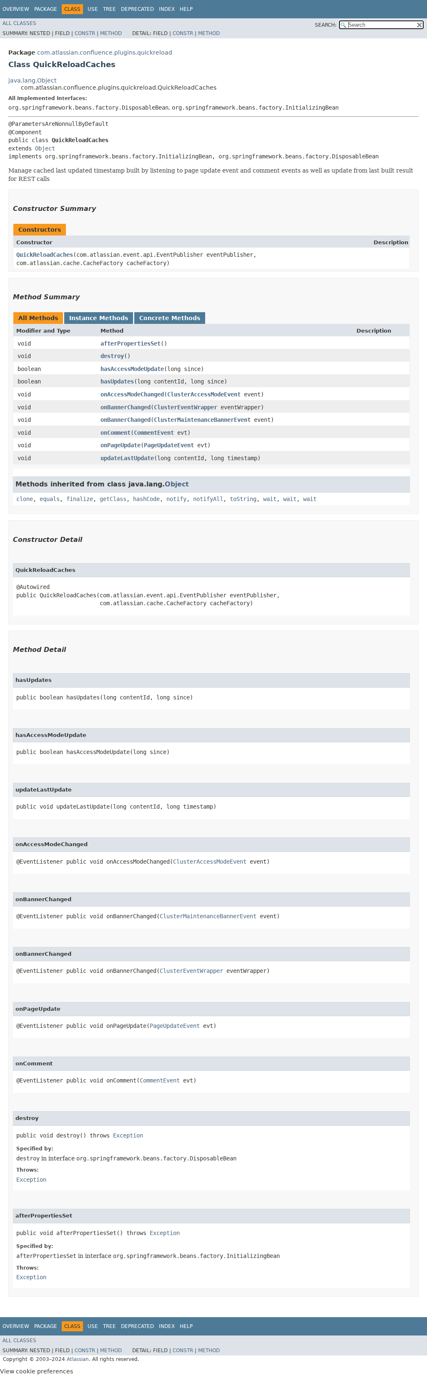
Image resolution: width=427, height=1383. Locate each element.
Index (167, 9)
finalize (79, 499)
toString (243, 499)
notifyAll (208, 499)
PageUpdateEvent (169, 445)
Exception (128, 1135)
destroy (112, 356)
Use (93, 9)
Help (186, 9)
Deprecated (137, 9)
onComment (115, 432)
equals (50, 499)
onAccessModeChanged (132, 394)
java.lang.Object (32, 80)
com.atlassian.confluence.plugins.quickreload (104, 52)
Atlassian (78, 1359)
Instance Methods (98, 318)
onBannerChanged (125, 407)
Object (45, 148)
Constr (85, 33)
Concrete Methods (169, 318)
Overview (16, 9)
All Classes (19, 23)
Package (45, 9)
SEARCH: (326, 25)
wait (269, 499)
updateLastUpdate (127, 458)
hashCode (146, 499)
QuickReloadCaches (44, 254)
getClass (113, 499)
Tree (109, 9)
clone (24, 499)
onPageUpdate (120, 445)
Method (111, 33)
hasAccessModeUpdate (132, 369)
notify (176, 499)
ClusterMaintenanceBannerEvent (202, 419)
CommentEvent (154, 432)
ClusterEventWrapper (185, 407)
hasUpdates (117, 381)
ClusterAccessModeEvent (204, 394)
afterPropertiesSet (130, 343)
